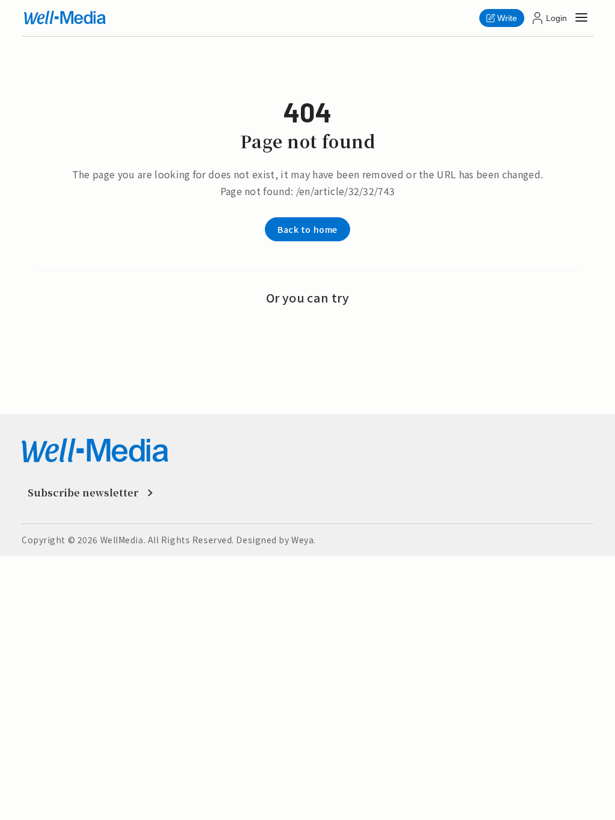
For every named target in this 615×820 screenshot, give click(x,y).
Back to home (307, 229)
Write (507, 18)
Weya (302, 540)
